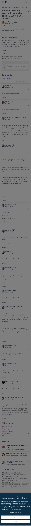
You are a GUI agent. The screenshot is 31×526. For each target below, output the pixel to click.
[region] (15, 509)
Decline (15, 517)
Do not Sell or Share (15, 512)
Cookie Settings (6, 508)
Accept (15, 521)
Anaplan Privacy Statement (14, 509)
